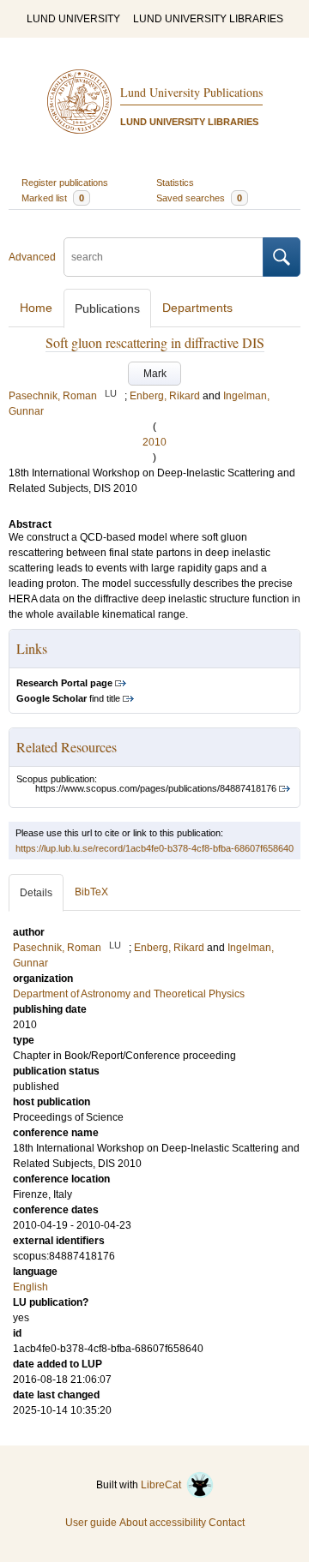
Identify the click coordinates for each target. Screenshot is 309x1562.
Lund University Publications (191, 92)
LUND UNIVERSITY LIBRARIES (208, 19)
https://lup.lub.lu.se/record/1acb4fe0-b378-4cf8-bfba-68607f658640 (154, 848)
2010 (154, 442)
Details (36, 893)
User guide (91, 1523)
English (30, 1287)
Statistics (175, 182)
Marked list (52, 198)
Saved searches (199, 198)
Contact (227, 1523)
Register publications (64, 182)
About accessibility (162, 1523)
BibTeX (91, 892)
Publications (107, 308)
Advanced (32, 257)
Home (36, 307)
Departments (197, 307)
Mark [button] (155, 374)
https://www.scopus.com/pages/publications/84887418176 (155, 788)
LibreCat (163, 1485)
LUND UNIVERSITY (73, 19)
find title (68, 698)
